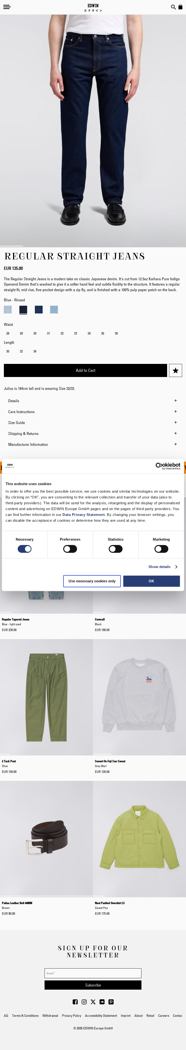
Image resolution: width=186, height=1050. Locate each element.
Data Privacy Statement (83, 515)
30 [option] (34, 333)
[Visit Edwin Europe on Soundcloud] (102, 1003)
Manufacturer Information (28, 444)
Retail (150, 1015)
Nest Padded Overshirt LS (110, 905)
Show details (159, 567)
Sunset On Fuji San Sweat (110, 763)
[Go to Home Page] (93, 8)
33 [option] (75, 333)
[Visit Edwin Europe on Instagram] (84, 1003)
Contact (178, 1015)
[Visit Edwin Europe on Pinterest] (111, 1003)
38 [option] (116, 333)
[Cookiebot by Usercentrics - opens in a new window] (159, 466)
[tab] (93, 401)
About (138, 1015)
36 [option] (102, 333)
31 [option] (48, 333)
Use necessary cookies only (92, 581)
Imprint (126, 1015)
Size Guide (16, 422)
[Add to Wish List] (175, 370)
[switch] (70, 549)
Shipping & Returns (23, 433)
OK (151, 581)
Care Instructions (21, 411)
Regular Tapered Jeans (15, 621)
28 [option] (7, 333)
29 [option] (21, 333)
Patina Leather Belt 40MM (17, 905)
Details (13, 400)
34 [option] (89, 333)
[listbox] (93, 333)
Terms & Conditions (25, 1015)
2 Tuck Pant (9, 763)
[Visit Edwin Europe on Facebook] (75, 1003)
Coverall (100, 621)
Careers (163, 1015)
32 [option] (62, 333)
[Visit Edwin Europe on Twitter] (93, 1003)
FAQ (5, 1015)
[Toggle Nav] (7, 6)
